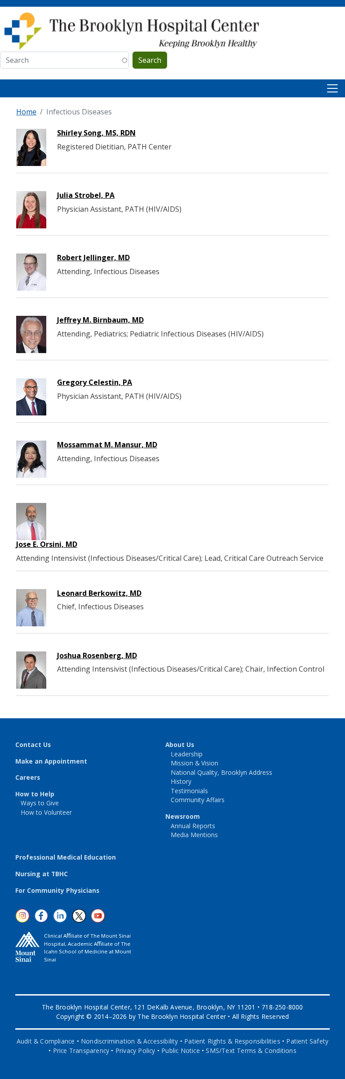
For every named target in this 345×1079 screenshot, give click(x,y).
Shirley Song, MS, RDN (96, 133)
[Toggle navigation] (332, 88)
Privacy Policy (135, 1050)
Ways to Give (40, 803)
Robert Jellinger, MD (93, 257)
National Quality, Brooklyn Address (221, 772)
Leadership (187, 754)
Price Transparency (81, 1050)
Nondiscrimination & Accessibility (129, 1041)
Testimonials (189, 790)
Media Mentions (194, 834)
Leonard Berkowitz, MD (99, 593)
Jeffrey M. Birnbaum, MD (100, 320)
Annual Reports (193, 825)
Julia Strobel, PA (86, 195)
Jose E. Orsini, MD (46, 544)
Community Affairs (198, 799)
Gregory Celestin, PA (94, 382)
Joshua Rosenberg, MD (97, 655)
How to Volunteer (46, 812)
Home (26, 112)
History (181, 781)
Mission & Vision (194, 763)
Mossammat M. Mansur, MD (107, 445)
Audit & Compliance (46, 1041)
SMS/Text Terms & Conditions (251, 1050)
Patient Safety (307, 1041)
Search (149, 60)
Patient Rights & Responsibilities (232, 1041)
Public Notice (180, 1050)
